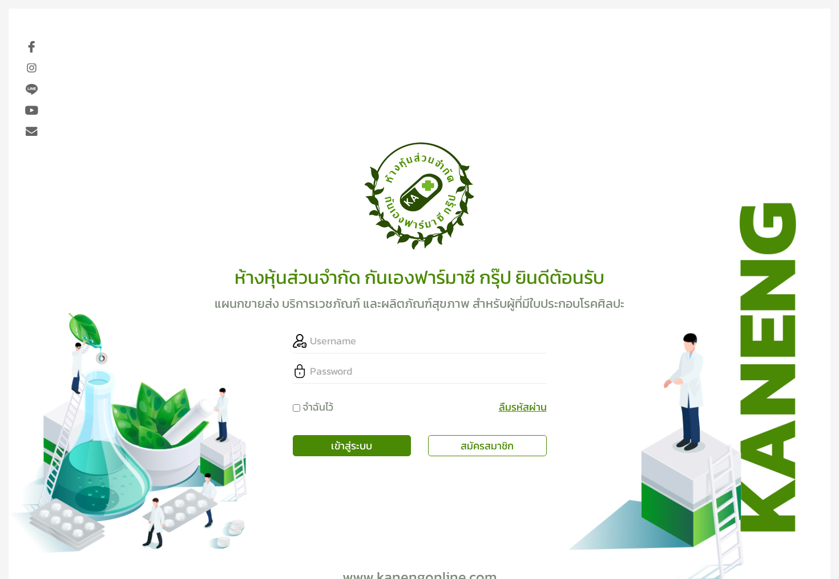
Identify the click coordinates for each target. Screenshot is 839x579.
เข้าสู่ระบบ (351, 445)
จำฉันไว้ (317, 407)
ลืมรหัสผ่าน (523, 407)
